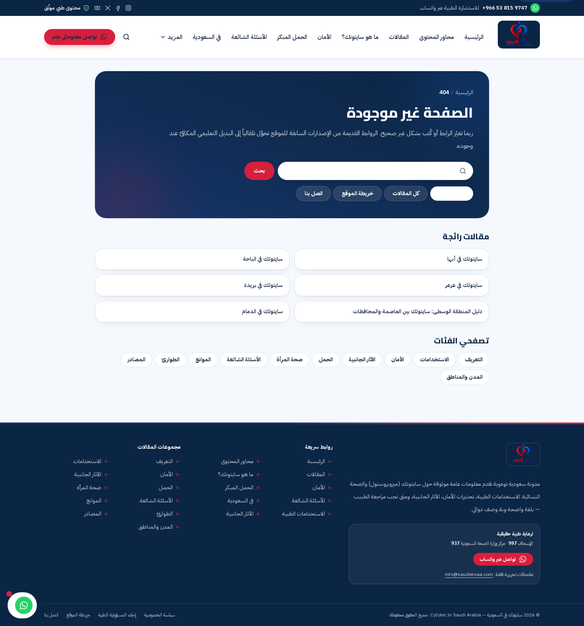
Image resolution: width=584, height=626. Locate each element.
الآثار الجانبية (362, 359)
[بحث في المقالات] (126, 37)
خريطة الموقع (357, 193)
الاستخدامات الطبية (303, 514)
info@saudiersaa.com (469, 574)
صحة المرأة (290, 359)
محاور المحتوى (436, 37)
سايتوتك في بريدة (263, 285)
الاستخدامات (434, 359)
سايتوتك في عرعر (463, 285)
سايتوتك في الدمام (262, 311)
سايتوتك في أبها (464, 259)
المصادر (136, 359)
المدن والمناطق (465, 377)
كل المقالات (406, 193)
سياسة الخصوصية (159, 615)
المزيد (175, 37)
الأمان (324, 37)
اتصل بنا (314, 193)
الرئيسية (473, 37)
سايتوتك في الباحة (263, 259)
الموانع (203, 359)
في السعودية (207, 37)
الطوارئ (170, 359)
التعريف (474, 359)
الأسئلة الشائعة (249, 37)
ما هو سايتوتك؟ (360, 37)
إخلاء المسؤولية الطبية (117, 615)
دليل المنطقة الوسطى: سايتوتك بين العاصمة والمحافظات (417, 311)
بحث (259, 171)
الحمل (326, 359)
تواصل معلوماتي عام (74, 37)
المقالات (399, 37)
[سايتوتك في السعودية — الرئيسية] (519, 37)
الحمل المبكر (292, 37)
